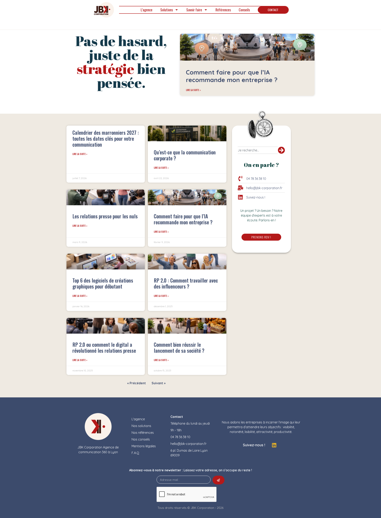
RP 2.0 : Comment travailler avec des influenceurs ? (186, 283)
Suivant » (158, 383)
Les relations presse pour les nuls (105, 216)
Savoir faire (194, 9)
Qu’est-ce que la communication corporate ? (185, 155)
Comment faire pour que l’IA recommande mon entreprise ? (231, 75)
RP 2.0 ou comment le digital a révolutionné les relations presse (104, 347)
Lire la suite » (193, 90)
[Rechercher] (281, 150)
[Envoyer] (218, 480)
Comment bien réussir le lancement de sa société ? (179, 347)
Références (223, 9)
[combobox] (258, 150)
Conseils (244, 9)
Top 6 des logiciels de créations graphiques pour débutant (102, 283)
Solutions (166, 9)
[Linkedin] (274, 445)
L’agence (146, 9)
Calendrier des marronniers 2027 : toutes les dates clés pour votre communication (105, 138)
